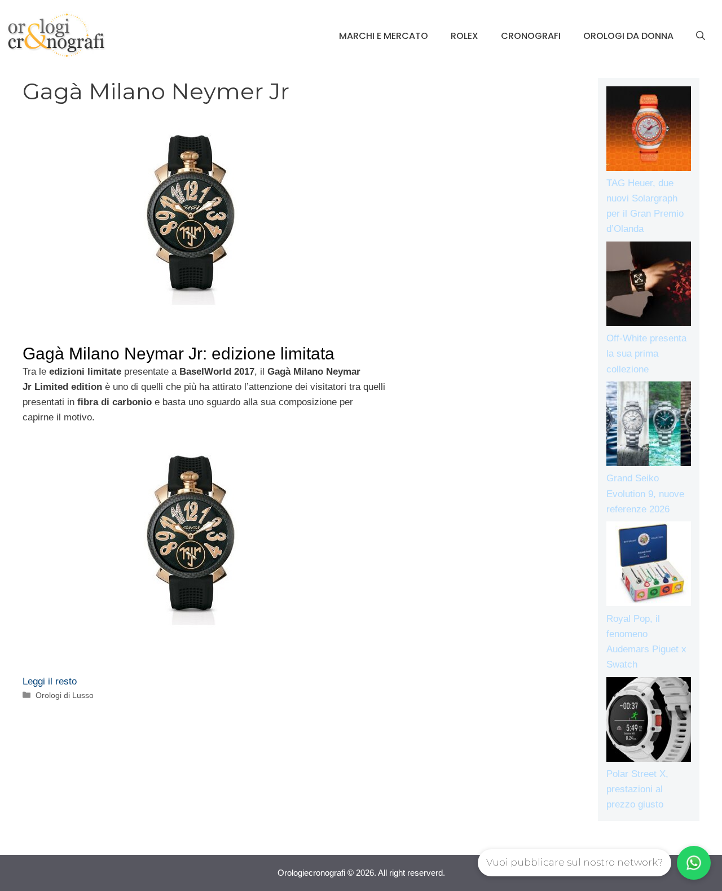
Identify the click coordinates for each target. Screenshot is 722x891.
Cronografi (531, 35)
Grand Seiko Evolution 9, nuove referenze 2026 (645, 493)
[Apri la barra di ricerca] (700, 36)
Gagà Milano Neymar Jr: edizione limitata (178, 353)
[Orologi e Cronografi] (56, 35)
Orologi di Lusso (65, 695)
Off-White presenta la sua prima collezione (646, 353)
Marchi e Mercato (383, 35)
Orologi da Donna (628, 35)
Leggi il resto (50, 681)
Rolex (464, 35)
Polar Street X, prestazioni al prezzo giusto (637, 789)
